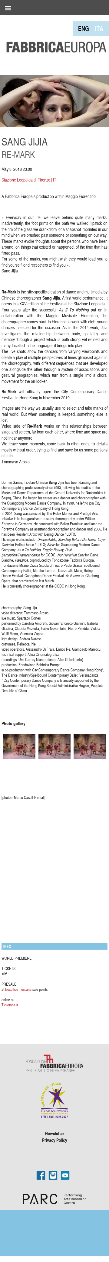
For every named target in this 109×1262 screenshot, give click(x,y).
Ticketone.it (10, 1005)
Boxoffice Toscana (18, 989)
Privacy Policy (54, 1140)
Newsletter (54, 1133)
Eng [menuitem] (83, 28)
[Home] (54, 34)
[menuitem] (83, 28)
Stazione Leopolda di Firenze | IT (29, 180)
